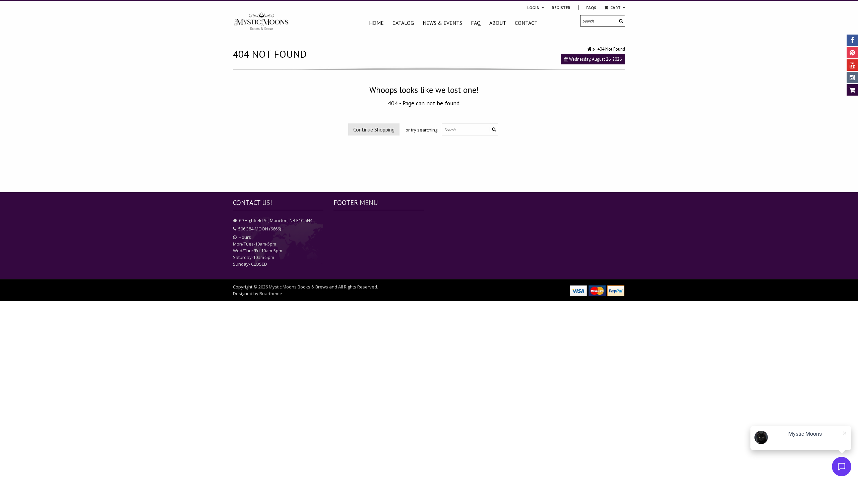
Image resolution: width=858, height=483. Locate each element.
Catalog (403, 22)
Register (561, 7)
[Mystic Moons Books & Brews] (261, 21)
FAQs (591, 7)
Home (376, 22)
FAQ (476, 22)
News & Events (442, 22)
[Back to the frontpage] (590, 49)
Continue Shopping (373, 129)
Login (534, 7)
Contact (526, 22)
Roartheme (270, 293)
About (497, 22)
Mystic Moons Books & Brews (298, 287)
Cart (615, 7)
